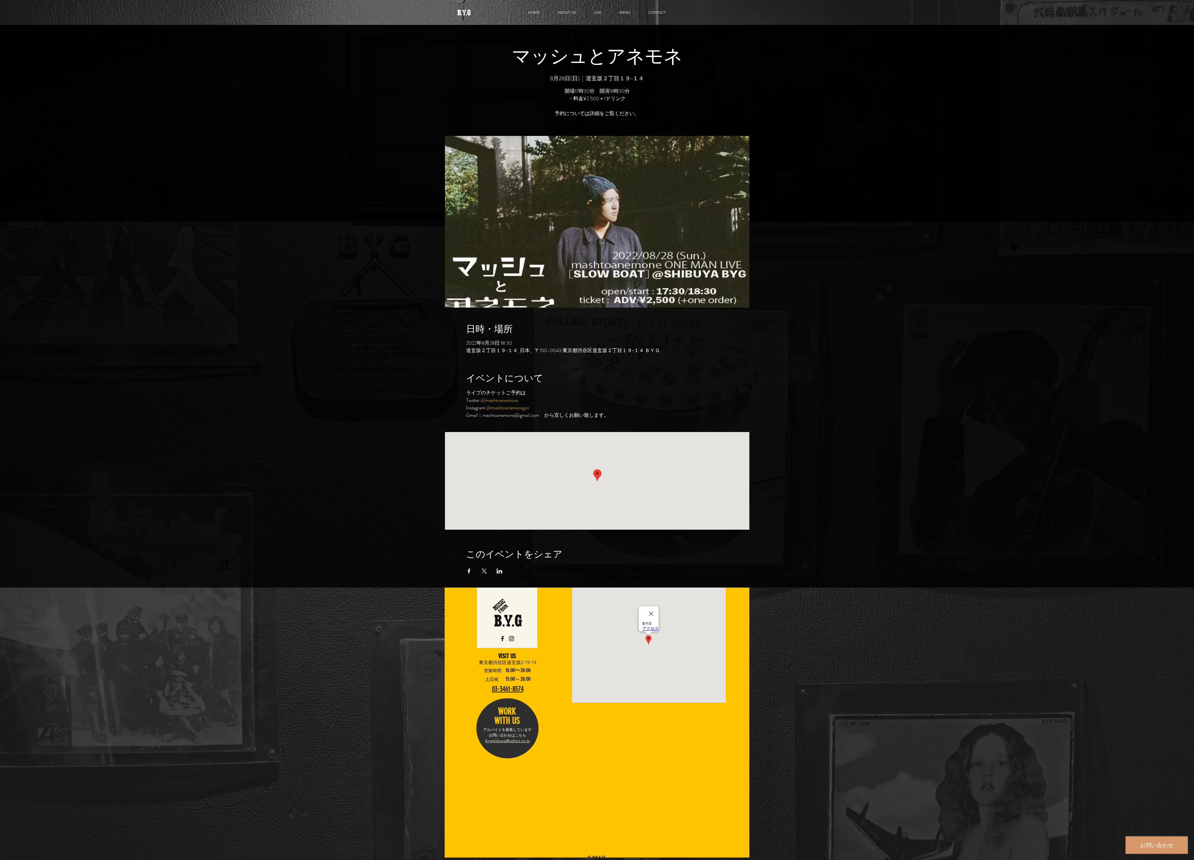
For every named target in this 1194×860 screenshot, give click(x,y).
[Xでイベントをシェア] (484, 571)
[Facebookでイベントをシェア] (469, 571)
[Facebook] (502, 638)
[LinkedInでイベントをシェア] (499, 571)
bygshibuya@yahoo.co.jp (507, 740)
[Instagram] (511, 638)
